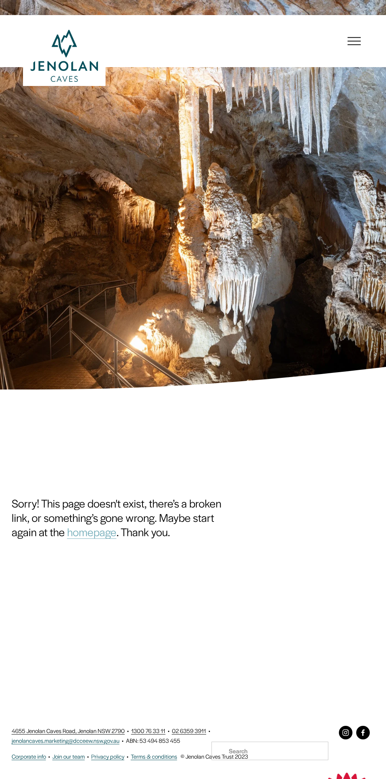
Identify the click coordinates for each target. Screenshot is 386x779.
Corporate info (29, 756)
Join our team (68, 756)
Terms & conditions (154, 756)
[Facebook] (363, 732)
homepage (91, 532)
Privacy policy (107, 756)
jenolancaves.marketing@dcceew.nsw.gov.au (65, 740)
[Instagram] (345, 732)
